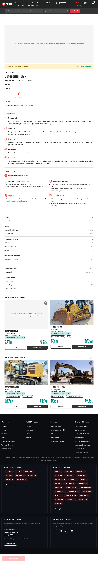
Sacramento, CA (59, 491)
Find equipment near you (62, 509)
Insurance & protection (83, 445)
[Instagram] (61, 531)
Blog (2, 437)
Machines (29, 430)
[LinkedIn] (66, 531)
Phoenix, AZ (68, 471)
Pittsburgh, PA (82, 483)
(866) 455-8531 (61, 3)
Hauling (28, 434)
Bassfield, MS (83, 499)
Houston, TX (73, 479)
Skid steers (9, 475)
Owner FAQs (79, 449)
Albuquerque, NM (70, 495)
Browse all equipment (12, 485)
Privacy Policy (6, 449)
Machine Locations (8, 441)
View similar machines (83, 66)
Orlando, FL (69, 475)
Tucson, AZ (58, 495)
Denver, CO (58, 487)
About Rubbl (5, 426)
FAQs (52, 434)
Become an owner (81, 426)
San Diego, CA (87, 491)
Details (28, 426)
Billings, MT (58, 503)
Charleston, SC (81, 475)
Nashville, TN (80, 471)
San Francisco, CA (85, 487)
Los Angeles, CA (73, 491)
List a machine (78, 4)
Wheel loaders (28, 471)
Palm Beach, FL (69, 483)
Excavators (9, 471)
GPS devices (79, 437)
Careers (4, 434)
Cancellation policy (57, 441)
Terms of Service (7, 445)
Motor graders (21, 479)
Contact (4, 430)
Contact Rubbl (10, 543)
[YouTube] (72, 531)
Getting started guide (57, 430)
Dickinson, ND (84, 495)
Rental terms (54, 437)
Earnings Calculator (82, 434)
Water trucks (32, 475)
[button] (8, 373)
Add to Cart (37, 348)
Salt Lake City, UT (71, 487)
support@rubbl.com (11, 532)
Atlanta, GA (58, 475)
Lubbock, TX (70, 499)
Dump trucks (20, 475)
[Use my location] (67, 11)
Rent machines (55, 426)
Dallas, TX (58, 471)
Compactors (9, 479)
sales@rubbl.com (10, 535)
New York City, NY (60, 479)
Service (28, 437)
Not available (13, 558)
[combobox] (24, 11)
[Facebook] (55, 531)
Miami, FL (84, 479)
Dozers (18, 471)
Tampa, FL (58, 483)
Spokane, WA (59, 499)
